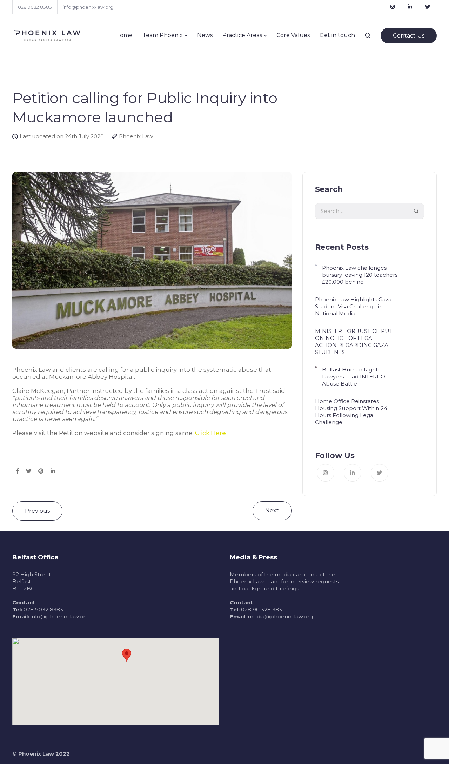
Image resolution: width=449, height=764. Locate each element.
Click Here (210, 432)
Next (272, 510)
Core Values (293, 35)
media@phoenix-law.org (280, 616)
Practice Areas (242, 35)
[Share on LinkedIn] (53, 471)
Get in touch (337, 35)
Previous (37, 511)
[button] (126, 655)
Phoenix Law (136, 136)
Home (124, 35)
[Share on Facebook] (17, 471)
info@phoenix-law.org (88, 7)
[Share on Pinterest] (40, 471)
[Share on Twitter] (28, 471)
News (205, 35)
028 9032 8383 (35, 7)
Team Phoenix (162, 35)
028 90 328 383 (261, 609)
